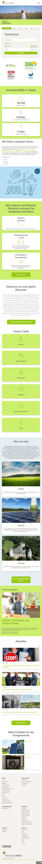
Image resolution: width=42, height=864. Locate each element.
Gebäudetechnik (5, 808)
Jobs (23, 840)
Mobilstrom (4, 783)
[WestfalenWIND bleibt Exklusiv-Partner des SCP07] (21, 678)
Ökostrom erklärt (5, 785)
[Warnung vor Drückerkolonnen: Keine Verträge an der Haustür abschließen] (21, 654)
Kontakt (23, 843)
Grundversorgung (6, 790)
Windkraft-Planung (26, 810)
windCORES (4, 829)
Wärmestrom (5, 781)
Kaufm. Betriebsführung (27, 824)
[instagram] (5, 846)
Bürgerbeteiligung (25, 811)
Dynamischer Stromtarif (7, 788)
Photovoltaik (24, 779)
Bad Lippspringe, (18, 150)
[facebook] (8, 846)
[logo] (7, 2)
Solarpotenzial (25, 783)
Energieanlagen (5, 786)
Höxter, (34, 150)
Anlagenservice (25, 820)
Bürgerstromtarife (6, 792)
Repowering (24, 817)
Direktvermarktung (6, 801)
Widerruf (21, 859)
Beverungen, (5, 151)
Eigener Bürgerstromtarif (7, 802)
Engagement (24, 834)
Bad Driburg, (26, 150)
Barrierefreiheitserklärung (30, 859)
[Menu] (38, 3)
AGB (3, 859)
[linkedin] (10, 846)
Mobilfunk (4, 831)
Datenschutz (8, 859)
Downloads (4, 797)
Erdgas (3, 793)
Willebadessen (11, 151)
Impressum (15, 859)
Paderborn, (24, 149)
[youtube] (3, 846)
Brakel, (30, 150)
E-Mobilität (24, 785)
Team (23, 831)
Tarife (3, 779)
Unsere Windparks (26, 815)
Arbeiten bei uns (25, 838)
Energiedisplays (25, 836)
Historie (23, 833)
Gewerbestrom (5, 799)
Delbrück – (20, 151)
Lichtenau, (29, 149)
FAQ (3, 795)
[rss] (39, 646)
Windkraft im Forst (26, 813)
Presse (23, 841)
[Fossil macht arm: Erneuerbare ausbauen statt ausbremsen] (21, 701)
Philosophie (24, 829)
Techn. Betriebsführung (27, 822)
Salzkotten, (11, 150)
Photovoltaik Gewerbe (26, 781)
